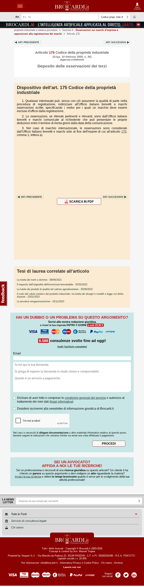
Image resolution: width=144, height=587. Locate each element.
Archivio (118, 562)
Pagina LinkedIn (134, 573)
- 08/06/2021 (39, 279)
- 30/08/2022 (55, 289)
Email (17, 353)
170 (123, 131)
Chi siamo (106, 562)
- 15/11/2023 (40, 301)
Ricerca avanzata (134, 17)
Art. (28, 42)
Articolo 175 (73, 33)
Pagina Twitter (126, 573)
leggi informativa (61, 401)
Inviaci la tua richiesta (28, 476)
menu (20, 6)
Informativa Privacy (70, 562)
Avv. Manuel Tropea (84, 551)
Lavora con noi (72, 567)
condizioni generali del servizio (85, 397)
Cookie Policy (91, 562)
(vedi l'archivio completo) (72, 346)
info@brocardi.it (49, 562)
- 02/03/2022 (52, 284)
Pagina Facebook (118, 573)
